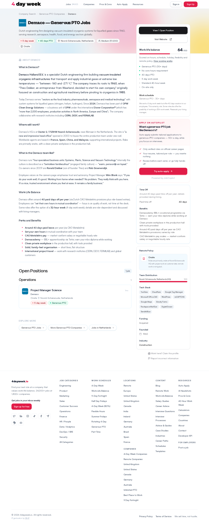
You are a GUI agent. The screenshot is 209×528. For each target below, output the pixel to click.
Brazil (126, 431)
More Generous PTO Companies (66, 327)
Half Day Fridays (99, 401)
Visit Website (168, 40)
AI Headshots (184, 390)
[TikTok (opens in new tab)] (34, 416)
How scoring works (163, 61)
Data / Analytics (67, 426)
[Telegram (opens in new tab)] (48, 416)
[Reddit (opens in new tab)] (14, 423)
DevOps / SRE (66, 431)
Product (63, 390)
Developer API (185, 435)
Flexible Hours (98, 411)
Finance (63, 416)
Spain (126, 437)
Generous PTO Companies (52, 14)
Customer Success (69, 406)
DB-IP (27, 518)
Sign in (176, 4)
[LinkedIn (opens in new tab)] (21, 416)
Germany (128, 421)
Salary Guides (162, 401)
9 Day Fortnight (131, 500)
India (126, 411)
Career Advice (162, 406)
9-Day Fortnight (99, 396)
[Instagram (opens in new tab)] (27, 416)
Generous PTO (98, 426)
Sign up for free (21, 406)
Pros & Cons (105, 4)
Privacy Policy (146, 516)
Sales (62, 401)
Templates (160, 451)
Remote (127, 385)
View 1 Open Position (163, 30)
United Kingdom (131, 401)
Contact (182, 430)
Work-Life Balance (100, 390)
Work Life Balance (164, 396)
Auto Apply (122, 4)
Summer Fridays (99, 416)
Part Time (96, 431)
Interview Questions (165, 411)
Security (63, 437)
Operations (65, 411)
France (127, 442)
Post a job (183, 447)
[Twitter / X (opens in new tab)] (14, 416)
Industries (160, 435)
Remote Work (162, 390)
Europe (127, 390)
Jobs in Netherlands (101, 327)
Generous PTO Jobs (31, 327)
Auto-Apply (183, 385)
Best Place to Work (133, 495)
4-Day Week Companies (135, 454)
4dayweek (19, 381)
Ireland (127, 416)
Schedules (161, 446)
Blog (158, 385)
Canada (127, 406)
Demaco (35, 294)
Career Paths (162, 440)
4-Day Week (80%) (100, 406)
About (181, 425)
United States (130, 396)
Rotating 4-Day (98, 421)
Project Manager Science (46, 290)
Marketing (64, 396)
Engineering (65, 385)
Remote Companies (133, 459)
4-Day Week (97, 385)
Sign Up (190, 4)
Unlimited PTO (130, 490)
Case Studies (162, 430)
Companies (88, 4)
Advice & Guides (164, 425)
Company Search (27, 14)
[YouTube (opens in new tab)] (21, 423)
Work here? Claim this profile (165, 353)
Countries (183, 420)
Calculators (183, 410)
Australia (128, 426)
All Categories (66, 442)
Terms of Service (164, 516)
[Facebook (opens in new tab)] (41, 416)
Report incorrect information (165, 358)
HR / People (65, 421)
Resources (138, 4)
